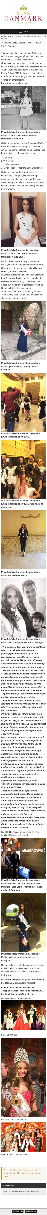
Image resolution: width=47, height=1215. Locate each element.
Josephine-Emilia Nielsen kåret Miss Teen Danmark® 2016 (21, 1191)
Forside (3, 36)
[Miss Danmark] (23, 14)
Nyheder (10, 36)
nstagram (6, 975)
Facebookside (33, 972)
